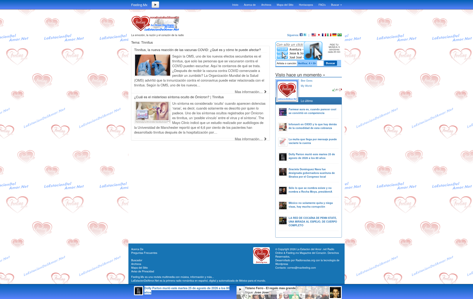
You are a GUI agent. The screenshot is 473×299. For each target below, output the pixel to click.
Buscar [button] (335, 4)
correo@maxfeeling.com (301, 267)
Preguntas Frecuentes (144, 253)
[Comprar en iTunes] (305, 89)
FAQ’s (322, 4)
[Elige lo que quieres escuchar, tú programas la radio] (299, 50)
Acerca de (250, 4)
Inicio (235, 4)
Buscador (136, 260)
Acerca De (137, 249)
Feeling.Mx (139, 4)
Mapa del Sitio (285, 4)
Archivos (266, 4)
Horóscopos (306, 4)
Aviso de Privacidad (142, 271)
